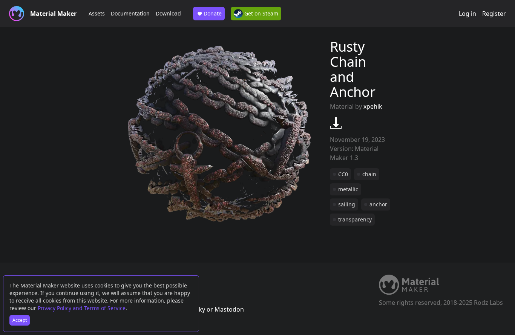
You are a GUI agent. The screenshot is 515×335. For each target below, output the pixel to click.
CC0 (343, 174)
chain (369, 174)
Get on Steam (260, 13)
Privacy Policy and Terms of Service (82, 308)
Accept (19, 320)
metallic (348, 189)
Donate (213, 13)
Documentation (130, 13)
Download (168, 13)
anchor (378, 204)
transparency (355, 219)
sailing (346, 204)
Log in (467, 13)
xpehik (372, 106)
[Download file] (336, 123)
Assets (97, 13)
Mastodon (229, 309)
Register (494, 13)
